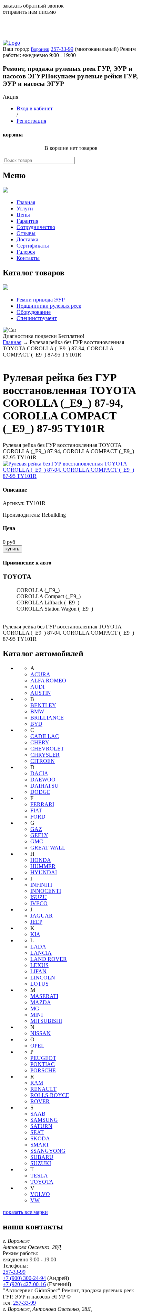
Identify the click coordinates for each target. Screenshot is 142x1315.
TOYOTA (41, 1182)
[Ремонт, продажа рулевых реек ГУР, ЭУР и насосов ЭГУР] (11, 43)
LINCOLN (42, 977)
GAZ (36, 829)
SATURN (41, 1126)
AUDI (37, 687)
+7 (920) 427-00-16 (24, 1284)
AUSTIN (40, 693)
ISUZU (38, 897)
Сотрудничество (36, 227)
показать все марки (25, 1212)
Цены (23, 215)
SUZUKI (40, 1163)
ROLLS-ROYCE (49, 1095)
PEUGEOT (43, 1058)
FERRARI (42, 804)
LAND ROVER (48, 959)
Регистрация (31, 121)
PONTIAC (42, 1064)
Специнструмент (37, 318)
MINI (36, 1015)
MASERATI (44, 996)
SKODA (40, 1138)
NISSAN (40, 1033)
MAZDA (40, 1002)
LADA (38, 947)
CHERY (39, 742)
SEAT (37, 1132)
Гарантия (27, 221)
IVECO (39, 903)
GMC (36, 841)
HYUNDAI (43, 872)
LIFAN (38, 971)
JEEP (36, 922)
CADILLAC (44, 736)
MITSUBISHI (46, 1021)
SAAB (37, 1114)
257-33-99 (62, 49)
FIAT (36, 810)
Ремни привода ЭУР (41, 300)
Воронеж (40, 49)
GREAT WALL (47, 848)
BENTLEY (43, 705)
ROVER (40, 1101)
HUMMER (42, 866)
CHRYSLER (45, 755)
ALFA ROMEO (48, 680)
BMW (37, 711)
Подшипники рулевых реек (49, 306)
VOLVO (40, 1194)
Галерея (26, 252)
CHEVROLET (47, 749)
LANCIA (41, 953)
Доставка (27, 239)
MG (34, 1008)
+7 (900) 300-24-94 (24, 1278)
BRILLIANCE (47, 718)
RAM (36, 1083)
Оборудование (34, 312)
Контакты (28, 258)
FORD (37, 817)
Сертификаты (33, 246)
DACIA (39, 773)
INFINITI (41, 885)
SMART (39, 1145)
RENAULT (43, 1089)
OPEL (37, 1046)
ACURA (40, 674)
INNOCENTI (45, 891)
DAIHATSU (44, 786)
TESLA (39, 1176)
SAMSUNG (44, 1120)
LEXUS (39, 965)
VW (35, 1200)
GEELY (39, 835)
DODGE (40, 792)
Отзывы (26, 233)
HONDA (40, 860)
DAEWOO (42, 779)
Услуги (25, 208)
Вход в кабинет (35, 108)
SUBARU (41, 1157)
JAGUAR (41, 916)
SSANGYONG (47, 1151)
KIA (35, 934)
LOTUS (39, 984)
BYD (36, 724)
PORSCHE (43, 1070)
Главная (26, 202)
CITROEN (42, 761)
